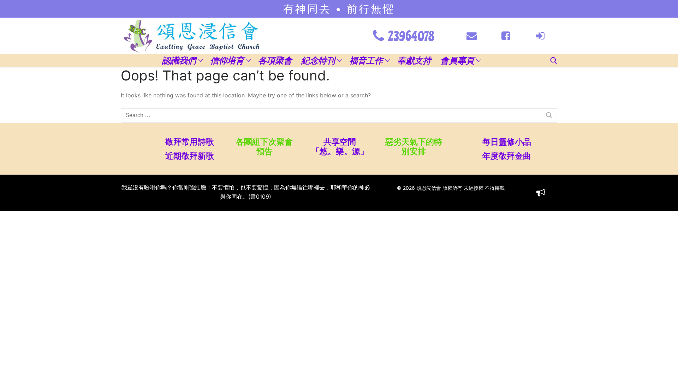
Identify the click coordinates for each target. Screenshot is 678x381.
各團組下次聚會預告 (264, 146)
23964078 (410, 36)
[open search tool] (553, 60)
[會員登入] (540, 35)
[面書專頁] (505, 35)
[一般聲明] (541, 192)
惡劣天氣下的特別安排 (413, 146)
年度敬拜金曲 (506, 156)
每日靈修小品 (506, 141)
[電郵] (471, 35)
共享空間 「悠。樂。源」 (339, 146)
